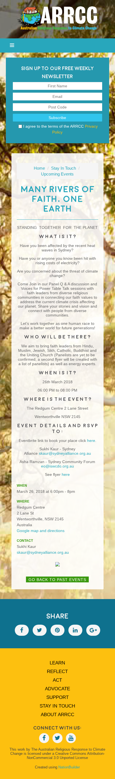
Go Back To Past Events (57, 579)
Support (57, 697)
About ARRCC (57, 714)
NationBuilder (69, 767)
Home (39, 168)
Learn (57, 663)
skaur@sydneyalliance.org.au (65, 453)
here (66, 474)
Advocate (57, 688)
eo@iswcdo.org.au (57, 466)
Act (57, 680)
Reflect (57, 671)
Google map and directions (40, 530)
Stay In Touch (63, 168)
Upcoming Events (57, 174)
